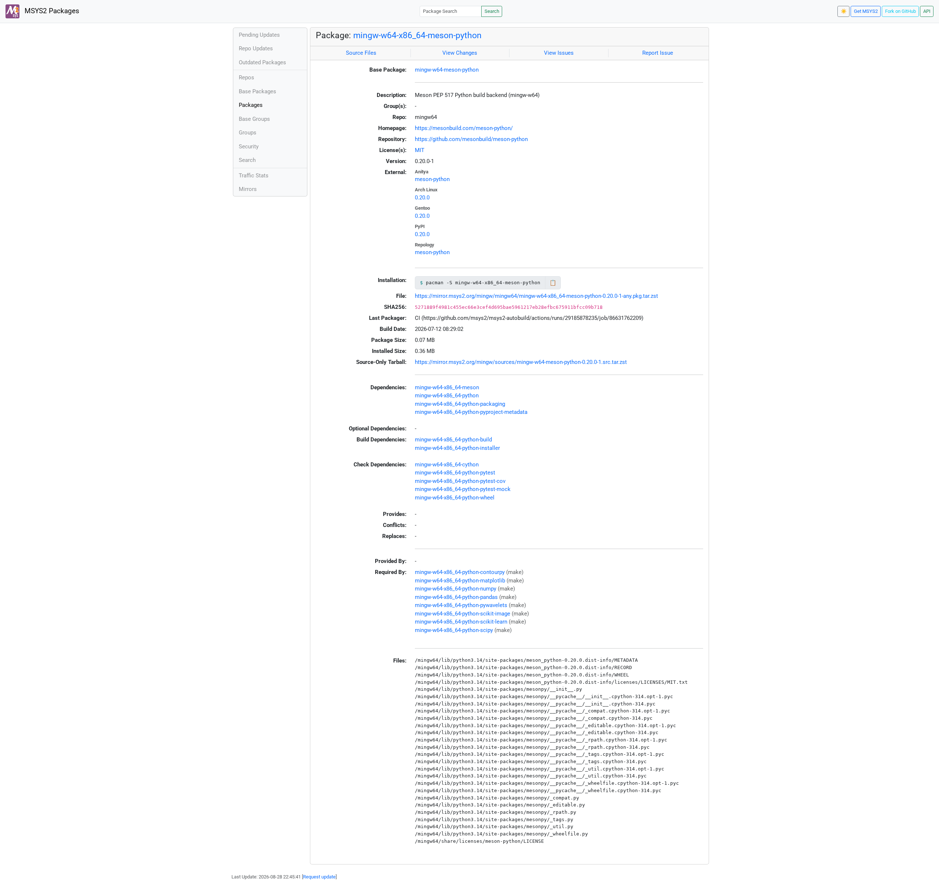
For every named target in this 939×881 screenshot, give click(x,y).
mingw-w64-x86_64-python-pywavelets (461, 605)
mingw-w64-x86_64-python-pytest (455, 472)
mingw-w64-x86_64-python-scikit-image (462, 613)
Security (249, 146)
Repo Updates (256, 48)
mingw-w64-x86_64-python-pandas (456, 597)
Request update (319, 877)
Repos (246, 77)
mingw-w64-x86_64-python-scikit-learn (461, 621)
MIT (419, 150)
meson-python (432, 179)
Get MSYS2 (866, 11)
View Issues (559, 53)
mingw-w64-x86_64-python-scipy (454, 630)
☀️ (844, 11)
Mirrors (248, 189)
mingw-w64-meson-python (447, 69)
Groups (247, 132)
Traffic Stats (253, 175)
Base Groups (254, 119)
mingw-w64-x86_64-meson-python (417, 35)
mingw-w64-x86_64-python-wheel (454, 497)
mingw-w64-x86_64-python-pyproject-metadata (471, 412)
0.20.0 (422, 197)
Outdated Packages (262, 62)
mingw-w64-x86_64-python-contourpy (460, 572)
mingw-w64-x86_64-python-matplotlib (460, 580)
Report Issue (657, 53)
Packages (251, 105)
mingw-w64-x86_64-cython (447, 464)
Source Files (361, 53)
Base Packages (257, 91)
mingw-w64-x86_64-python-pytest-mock (463, 489)
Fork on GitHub (900, 11)
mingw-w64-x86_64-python (447, 395)
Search (492, 11)
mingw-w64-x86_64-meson (447, 387)
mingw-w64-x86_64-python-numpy (455, 588)
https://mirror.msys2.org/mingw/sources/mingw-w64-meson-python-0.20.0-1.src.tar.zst (521, 362)
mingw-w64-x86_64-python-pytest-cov (460, 481)
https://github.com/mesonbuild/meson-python (471, 139)
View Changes (459, 53)
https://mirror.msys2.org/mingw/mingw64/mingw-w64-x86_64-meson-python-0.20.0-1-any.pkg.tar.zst (536, 296)
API (927, 11)
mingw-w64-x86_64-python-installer (457, 448)
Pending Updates (259, 35)
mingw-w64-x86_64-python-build (453, 439)
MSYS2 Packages (51, 11)
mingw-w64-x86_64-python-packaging (460, 404)
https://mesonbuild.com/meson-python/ (464, 128)
